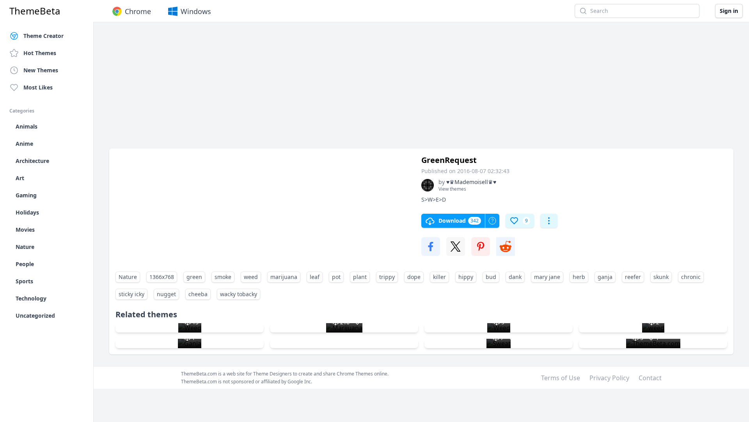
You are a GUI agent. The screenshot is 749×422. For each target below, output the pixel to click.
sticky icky (131, 294)
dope (414, 277)
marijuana (283, 277)
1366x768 (161, 277)
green (194, 277)
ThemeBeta (34, 11)
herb (579, 277)
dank (515, 277)
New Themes (40, 70)
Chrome (138, 11)
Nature (128, 277)
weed (251, 277)
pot (336, 277)
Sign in (729, 10)
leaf (314, 277)
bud (491, 277)
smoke (223, 277)
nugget (166, 294)
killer (439, 277)
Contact (650, 378)
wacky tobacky (238, 294)
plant (360, 277)
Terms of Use (560, 378)
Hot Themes (39, 53)
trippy (387, 277)
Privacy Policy (609, 378)
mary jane (547, 277)
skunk (661, 277)
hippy (465, 277)
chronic (691, 277)
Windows (196, 11)
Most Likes (38, 87)
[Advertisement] (343, 89)
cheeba (198, 294)
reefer (633, 277)
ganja (605, 277)
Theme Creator (43, 35)
